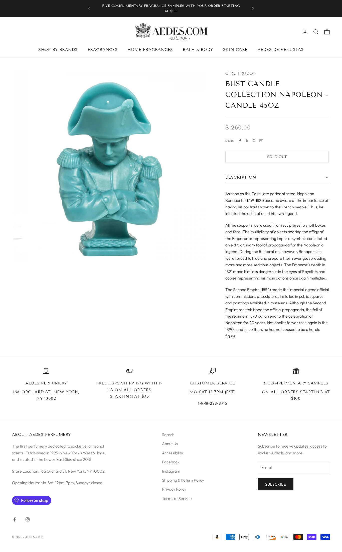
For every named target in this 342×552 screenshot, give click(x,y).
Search (168, 434)
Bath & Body (198, 49)
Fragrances (103, 49)
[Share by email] (261, 141)
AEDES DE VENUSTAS (281, 49)
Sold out (277, 156)
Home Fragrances (150, 49)
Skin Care (235, 49)
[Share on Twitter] (247, 141)
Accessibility (172, 452)
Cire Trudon (241, 73)
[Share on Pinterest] (254, 141)
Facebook (171, 461)
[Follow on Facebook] (14, 519)
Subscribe (275, 484)
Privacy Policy (174, 489)
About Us (170, 443)
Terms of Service (177, 498)
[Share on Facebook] (240, 141)
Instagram (171, 471)
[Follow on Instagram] (27, 519)
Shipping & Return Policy (183, 480)
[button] (277, 177)
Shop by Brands (58, 49)
